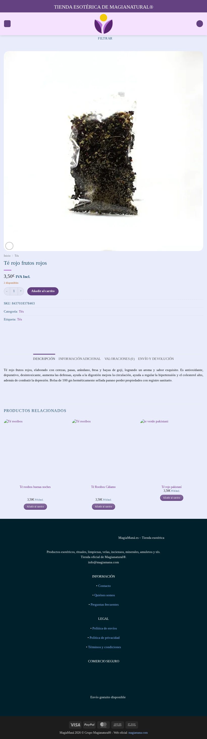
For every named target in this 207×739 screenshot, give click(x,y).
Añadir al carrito (43, 291)
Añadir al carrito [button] (35, 506)
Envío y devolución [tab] (156, 359)
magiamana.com (138, 732)
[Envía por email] (29, 329)
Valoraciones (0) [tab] (120, 359)
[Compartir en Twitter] (22, 329)
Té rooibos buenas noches (35, 486)
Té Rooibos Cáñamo (103, 486)
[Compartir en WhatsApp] (7, 329)
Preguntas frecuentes (105, 604)
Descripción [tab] (44, 359)
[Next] (203, 468)
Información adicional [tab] (80, 359)
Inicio (7, 255)
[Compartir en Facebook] (14, 329)
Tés (17, 255)
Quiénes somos (104, 595)
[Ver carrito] (199, 23)
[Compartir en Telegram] (36, 329)
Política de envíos (104, 628)
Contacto (104, 586)
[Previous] (4, 468)
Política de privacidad (105, 638)
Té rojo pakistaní (172, 486)
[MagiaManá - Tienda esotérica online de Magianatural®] (103, 23)
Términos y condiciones (104, 647)
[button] (7, 23)
